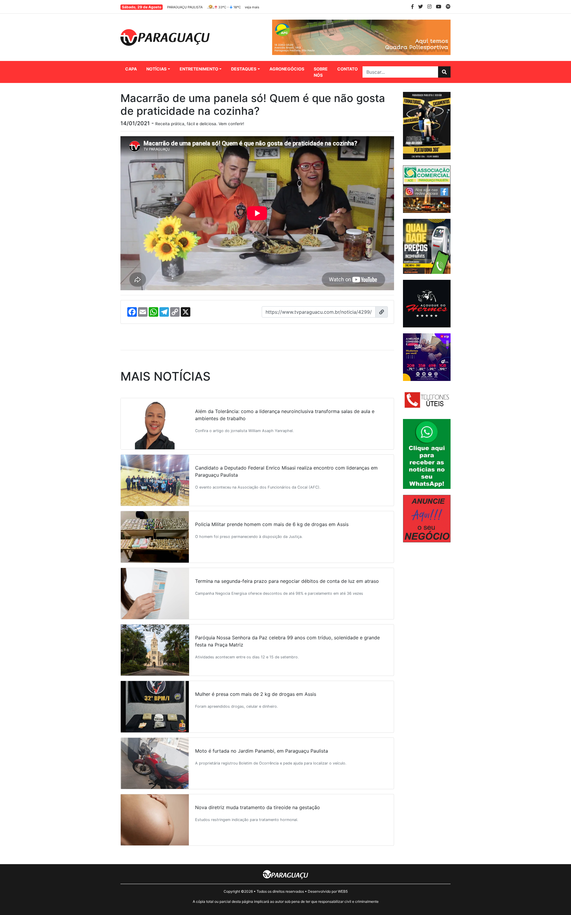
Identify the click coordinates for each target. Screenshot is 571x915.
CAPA (131, 68)
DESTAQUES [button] (243, 68)
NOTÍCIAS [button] (156, 68)
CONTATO (347, 68)
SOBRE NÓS (321, 72)
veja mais (252, 7)
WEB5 (343, 891)
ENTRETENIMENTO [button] (199, 68)
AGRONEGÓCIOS (286, 68)
